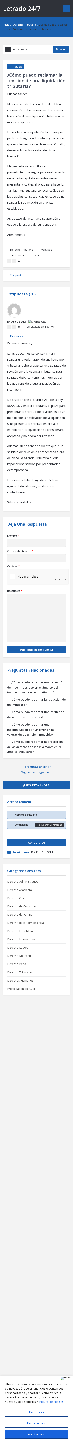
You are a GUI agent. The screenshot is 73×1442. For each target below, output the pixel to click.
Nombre (13, 535)
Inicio (6, 24)
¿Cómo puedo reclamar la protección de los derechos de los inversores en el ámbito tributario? (35, 747)
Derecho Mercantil (19, 956)
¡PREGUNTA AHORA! (36, 785)
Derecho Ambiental (19, 890)
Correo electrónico (20, 551)
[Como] (9, 261)
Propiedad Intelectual (21, 989)
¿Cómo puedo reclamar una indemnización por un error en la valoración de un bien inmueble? (30, 729)
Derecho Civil (15, 898)
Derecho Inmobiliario (21, 931)
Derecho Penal (17, 964)
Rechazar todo (36, 1423)
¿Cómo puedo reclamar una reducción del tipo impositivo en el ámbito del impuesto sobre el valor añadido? (35, 687)
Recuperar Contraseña (50, 824)
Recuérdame (21, 852)
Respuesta (18, 255)
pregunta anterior (38, 767)
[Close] (66, 1378)
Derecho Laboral (18, 947)
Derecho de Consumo (21, 906)
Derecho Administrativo (22, 881)
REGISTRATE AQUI (42, 852)
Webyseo (46, 249)
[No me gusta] (14, 261)
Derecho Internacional (21, 939)
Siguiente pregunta (35, 772)
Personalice (36, 1412)
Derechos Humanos (20, 980)
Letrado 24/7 (22, 8)
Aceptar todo (36, 1434)
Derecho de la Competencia (25, 923)
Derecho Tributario (24, 24)
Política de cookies (51, 1402)
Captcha (13, 566)
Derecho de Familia (20, 914)
